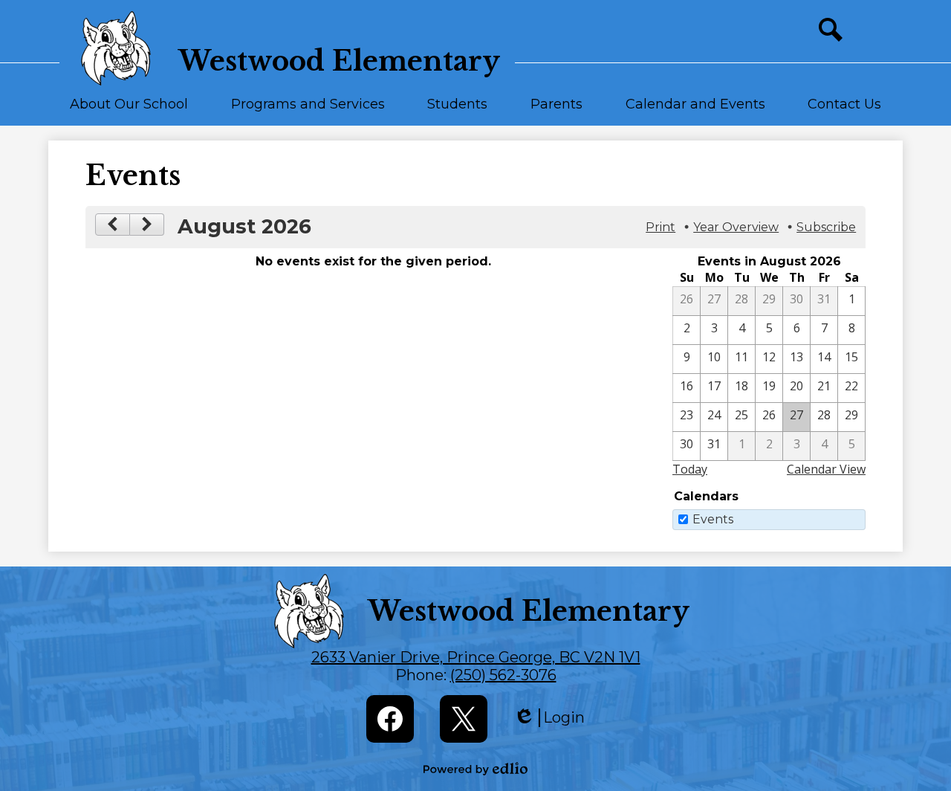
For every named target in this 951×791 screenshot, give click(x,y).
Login (549, 717)
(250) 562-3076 (503, 675)
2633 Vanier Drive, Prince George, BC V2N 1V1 (475, 657)
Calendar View (826, 469)
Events (712, 519)
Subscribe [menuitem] (826, 227)
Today (689, 469)
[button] (128, 111)
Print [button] (660, 227)
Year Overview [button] (736, 227)
